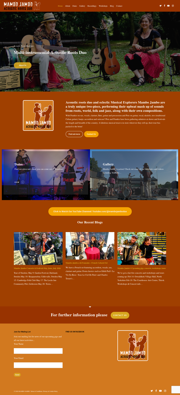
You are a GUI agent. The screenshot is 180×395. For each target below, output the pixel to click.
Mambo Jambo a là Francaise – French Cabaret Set (87, 262)
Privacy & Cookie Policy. (50, 391)
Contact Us (120, 315)
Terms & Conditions (36, 391)
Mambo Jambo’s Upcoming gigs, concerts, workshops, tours (141, 268)
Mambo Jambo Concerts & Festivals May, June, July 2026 (37, 268)
